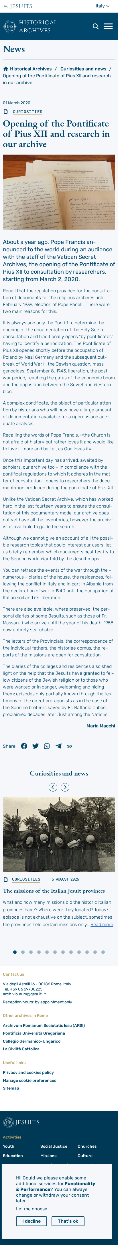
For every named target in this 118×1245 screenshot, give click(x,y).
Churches (87, 1146)
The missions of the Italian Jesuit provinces (54, 890)
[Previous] (53, 787)
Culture (85, 1155)
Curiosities (27, 111)
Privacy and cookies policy (28, 1072)
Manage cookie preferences (29, 1080)
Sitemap (11, 1088)
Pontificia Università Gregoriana (34, 1033)
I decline (31, 1221)
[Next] (65, 787)
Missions (48, 1155)
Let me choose (31, 1209)
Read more (102, 924)
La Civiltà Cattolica (21, 1049)
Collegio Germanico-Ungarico (31, 1041)
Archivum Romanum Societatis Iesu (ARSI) (44, 1025)
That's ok (68, 1221)
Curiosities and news (83, 69)
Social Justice (53, 1146)
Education (13, 1155)
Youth (8, 1146)
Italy (105, 6)
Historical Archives (38, 26)
